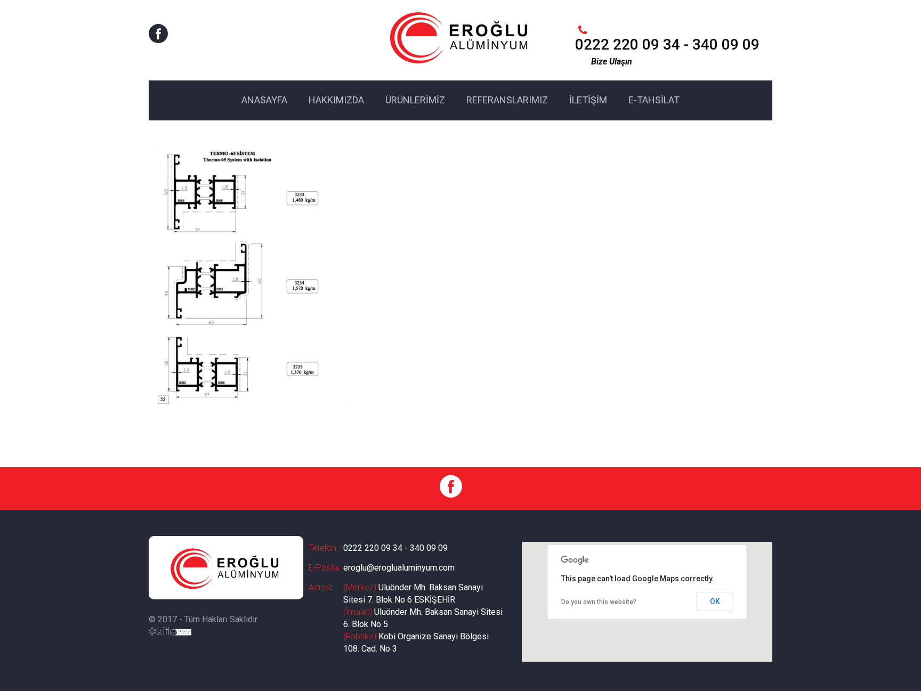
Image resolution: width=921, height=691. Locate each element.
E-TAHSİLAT (654, 99)
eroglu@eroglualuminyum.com (399, 568)
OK (715, 601)
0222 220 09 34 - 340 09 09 (395, 548)
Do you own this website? (598, 602)
